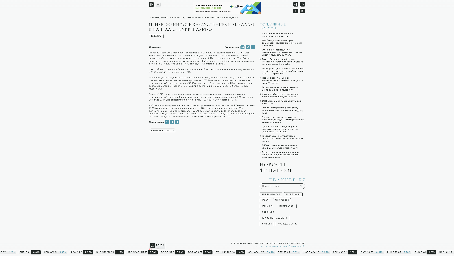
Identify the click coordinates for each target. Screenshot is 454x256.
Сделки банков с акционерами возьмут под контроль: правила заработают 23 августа (280, 129)
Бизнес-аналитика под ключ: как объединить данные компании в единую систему (280, 154)
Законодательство (287, 224)
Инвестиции (268, 212)
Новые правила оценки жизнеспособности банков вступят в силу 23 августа (282, 80)
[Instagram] (302, 11)
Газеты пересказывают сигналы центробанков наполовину (280, 88)
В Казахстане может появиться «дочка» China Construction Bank (280, 146)
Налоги (265, 200)
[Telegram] (295, 4)
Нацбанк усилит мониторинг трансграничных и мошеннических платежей (282, 43)
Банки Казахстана (271, 194)
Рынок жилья (282, 200)
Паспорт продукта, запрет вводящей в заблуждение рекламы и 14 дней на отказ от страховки (283, 71)
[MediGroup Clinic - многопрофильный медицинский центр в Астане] (227, 8)
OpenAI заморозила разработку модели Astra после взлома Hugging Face (282, 110)
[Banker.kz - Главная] (151, 4)
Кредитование (293, 194)
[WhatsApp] (242, 47)
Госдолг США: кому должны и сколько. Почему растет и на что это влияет (282, 138)
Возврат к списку (163, 131)
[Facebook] (295, 11)
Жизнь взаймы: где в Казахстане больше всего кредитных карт (280, 95)
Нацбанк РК (267, 206)
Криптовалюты (287, 206)
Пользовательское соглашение (287, 243)
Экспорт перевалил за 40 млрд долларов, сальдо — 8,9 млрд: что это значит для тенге (283, 119)
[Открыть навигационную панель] (158, 4)
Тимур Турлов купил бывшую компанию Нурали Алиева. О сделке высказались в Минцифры (282, 61)
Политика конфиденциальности (249, 243)
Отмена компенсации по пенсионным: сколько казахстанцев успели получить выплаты (282, 52)
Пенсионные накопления (274, 218)
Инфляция (267, 224)
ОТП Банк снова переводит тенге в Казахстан (281, 102)
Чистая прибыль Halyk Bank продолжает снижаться (277, 34)
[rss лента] (302, 4)
